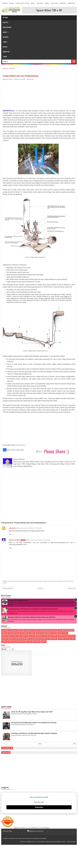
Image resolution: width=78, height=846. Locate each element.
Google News (21, 445)
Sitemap (48, 841)
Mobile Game (6, 636)
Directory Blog (7, 831)
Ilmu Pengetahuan (14, 633)
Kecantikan (54, 3)
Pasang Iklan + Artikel (22, 3)
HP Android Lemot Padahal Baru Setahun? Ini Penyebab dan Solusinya (33, 722)
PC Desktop (23, 636)
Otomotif (15, 636)
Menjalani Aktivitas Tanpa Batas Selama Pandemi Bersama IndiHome (31, 617)
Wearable (36, 641)
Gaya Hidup (39, 3)
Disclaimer (23, 841)
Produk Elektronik (15, 638)
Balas (10, 534)
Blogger (59, 841)
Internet (6, 37)
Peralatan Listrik (50, 636)
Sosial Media (71, 638)
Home (6, 17)
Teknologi (31, 79)
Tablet (4, 641)
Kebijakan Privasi (31, 841)
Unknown (12, 528)
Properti (26, 638)
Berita (33, 3)
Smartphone (52, 638)
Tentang (5, 3)
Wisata (5, 47)
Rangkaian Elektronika (39, 638)
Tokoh (5, 57)
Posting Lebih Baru (8, 588)
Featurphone (45, 630)
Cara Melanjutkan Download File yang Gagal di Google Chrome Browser (33, 609)
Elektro (5, 22)
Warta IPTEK (15, 838)
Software (61, 638)
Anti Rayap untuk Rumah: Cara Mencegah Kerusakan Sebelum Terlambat (34, 733)
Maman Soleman (14, 540)
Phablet (4, 638)
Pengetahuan (7, 27)
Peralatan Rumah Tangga (66, 636)
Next (74, 743)
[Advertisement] (39, 95)
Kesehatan (63, 3)
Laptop (65, 633)
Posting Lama (71, 588)
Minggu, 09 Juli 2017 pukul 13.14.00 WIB (28, 528)
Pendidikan (71, 3)
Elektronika (28, 630)
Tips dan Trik (21, 641)
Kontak (11, 3)
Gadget (5, 32)
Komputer (6, 52)
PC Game (31, 636)
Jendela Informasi (71, 841)
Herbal (47, 3)
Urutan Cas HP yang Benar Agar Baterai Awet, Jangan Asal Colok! (32, 712)
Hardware (70, 630)
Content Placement (40, 841)
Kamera (32, 633)
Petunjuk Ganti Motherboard (18, 600)
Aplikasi (13, 630)
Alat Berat (5, 630)
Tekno (5, 42)
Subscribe (39, 807)
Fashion (36, 630)
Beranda (40, 588)
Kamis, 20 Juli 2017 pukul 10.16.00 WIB (38, 540)
